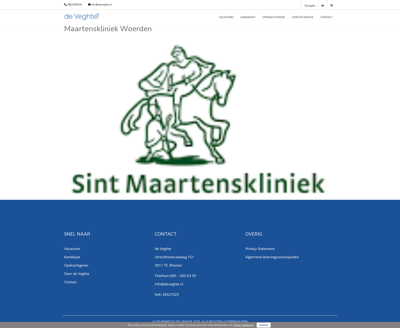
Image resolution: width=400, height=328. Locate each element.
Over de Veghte (302, 17)
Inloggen (310, 5)
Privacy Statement (260, 248)
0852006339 (74, 4)
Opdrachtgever (273, 17)
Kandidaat (248, 17)
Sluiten (263, 325)
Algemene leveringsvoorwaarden (272, 257)
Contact (326, 17)
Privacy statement (244, 325)
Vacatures (226, 17)
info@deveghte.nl (101, 4)
